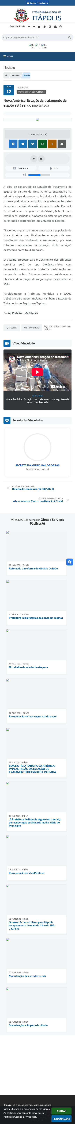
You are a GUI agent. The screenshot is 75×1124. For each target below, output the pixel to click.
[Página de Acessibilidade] (60, 26)
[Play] (33, 158)
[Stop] (41, 158)
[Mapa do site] (55, 26)
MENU (9, 56)
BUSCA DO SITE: (12, 32)
